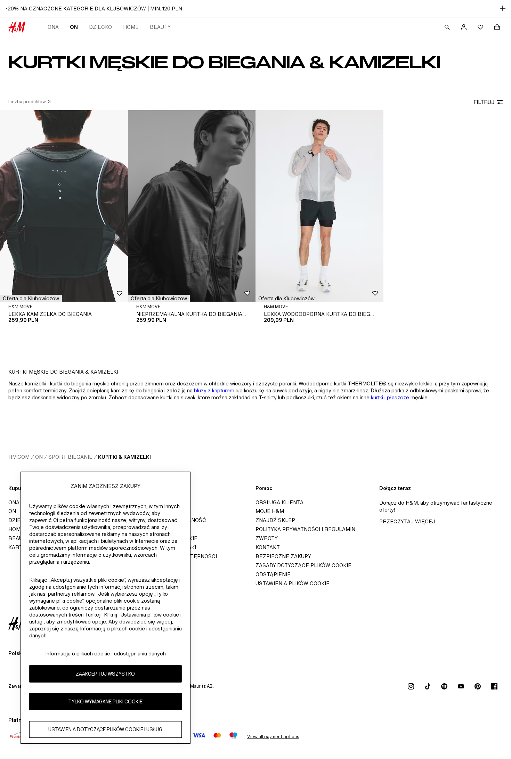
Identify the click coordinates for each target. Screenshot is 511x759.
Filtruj (483, 102)
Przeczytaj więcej (407, 521)
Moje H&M (270, 511)
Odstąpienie (273, 574)
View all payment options (273, 736)
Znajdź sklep (275, 520)
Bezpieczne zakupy (283, 556)
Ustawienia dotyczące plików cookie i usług (105, 730)
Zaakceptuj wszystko (105, 674)
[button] (31, 298)
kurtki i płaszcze (390, 397)
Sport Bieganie (70, 457)
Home (131, 27)
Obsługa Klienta (279, 502)
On (74, 27)
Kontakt (268, 547)
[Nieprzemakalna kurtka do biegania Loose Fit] (192, 206)
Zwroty (267, 538)
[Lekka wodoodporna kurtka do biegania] (319, 206)
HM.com (19, 457)
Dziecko (100, 27)
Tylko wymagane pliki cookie (105, 702)
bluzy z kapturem (214, 390)
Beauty (160, 27)
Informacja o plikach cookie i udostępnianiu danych (105, 653)
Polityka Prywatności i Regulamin (305, 529)
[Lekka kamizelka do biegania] (64, 206)
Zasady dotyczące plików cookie (303, 565)
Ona (53, 27)
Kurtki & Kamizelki (124, 457)
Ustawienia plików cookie (293, 583)
